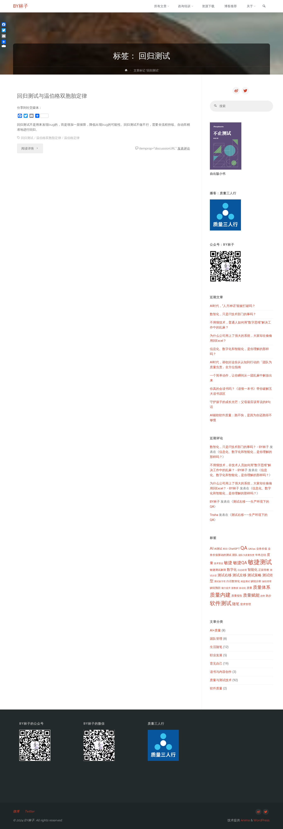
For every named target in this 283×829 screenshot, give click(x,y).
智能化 (253, 570)
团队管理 (216, 639)
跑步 (268, 595)
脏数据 (234, 588)
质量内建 (220, 595)
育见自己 (216, 663)
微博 (16, 811)
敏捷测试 (260, 562)
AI (211, 548)
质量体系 (261, 587)
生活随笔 (216, 647)
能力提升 (226, 588)
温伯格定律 (72, 138)
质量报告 (236, 595)
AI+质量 (215, 630)
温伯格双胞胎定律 (48, 138)
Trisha (214, 515)
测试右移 (225, 575)
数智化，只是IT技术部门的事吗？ (233, 314)
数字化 (232, 570)
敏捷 (228, 562)
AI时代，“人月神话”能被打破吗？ (232, 306)
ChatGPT (234, 548)
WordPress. (261, 820)
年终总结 (260, 554)
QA (244, 548)
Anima (245, 820)
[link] (264, 6)
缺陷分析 (256, 581)
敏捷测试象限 (218, 569)
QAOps (251, 549)
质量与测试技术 (221, 680)
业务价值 (261, 548)
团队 (235, 554)
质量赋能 (251, 595)
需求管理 (245, 604)
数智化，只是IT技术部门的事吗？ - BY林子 (239, 447)
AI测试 (218, 548)
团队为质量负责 (246, 555)
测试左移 (239, 575)
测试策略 (254, 575)
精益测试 (245, 581)
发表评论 (184, 148)
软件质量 (216, 688)
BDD (225, 549)
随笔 (235, 604)
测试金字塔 (220, 581)
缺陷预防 (215, 587)
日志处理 (242, 570)
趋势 (262, 596)
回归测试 (27, 138)
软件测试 (220, 603)
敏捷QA (240, 562)
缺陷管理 (266, 581)
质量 (249, 587)
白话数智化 (233, 581)
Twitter (29, 811)
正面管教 (263, 569)
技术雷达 (218, 563)
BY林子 (20, 6)
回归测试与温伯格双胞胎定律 (52, 96)
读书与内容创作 (221, 672)
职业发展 (216, 655)
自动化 (242, 588)
